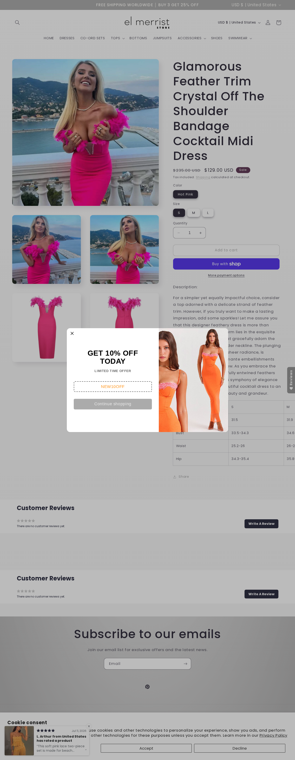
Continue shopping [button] (112, 404)
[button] (113, 386)
